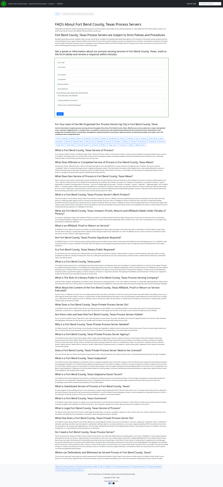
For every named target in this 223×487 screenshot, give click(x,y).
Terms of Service (61, 470)
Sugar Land (112, 145)
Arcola (58, 138)
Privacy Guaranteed (154, 467)
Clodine (96, 138)
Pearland (134, 142)
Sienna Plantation (83, 145)
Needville (100, 142)
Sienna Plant (71, 145)
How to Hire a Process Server (18, 4)
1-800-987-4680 (191, 4)
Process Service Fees (138, 467)
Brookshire (87, 138)
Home (57, 14)
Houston (144, 138)
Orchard (108, 142)
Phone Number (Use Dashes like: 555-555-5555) (72, 93)
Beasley (65, 138)
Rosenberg (152, 142)
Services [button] (51, 4)
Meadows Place (78, 142)
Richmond (142, 142)
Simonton (95, 145)
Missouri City (90, 142)
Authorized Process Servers (38, 4)
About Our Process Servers (65, 467)
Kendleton (59, 142)
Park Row (117, 142)
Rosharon (162, 142)
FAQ (101, 467)
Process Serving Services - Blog (87, 467)
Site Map (108, 467)
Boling (73, 138)
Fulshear (130, 138)
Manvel (68, 142)
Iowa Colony (153, 138)
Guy (137, 138)
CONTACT (60, 4)
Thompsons (123, 145)
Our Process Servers (76, 470)
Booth (79, 138)
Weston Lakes (140, 145)
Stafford (103, 145)
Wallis (131, 145)
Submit (60, 114)
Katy (161, 138)
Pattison (125, 142)
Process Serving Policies (121, 467)
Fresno (122, 138)
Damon (103, 138)
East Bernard (113, 138)
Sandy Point (60, 145)
